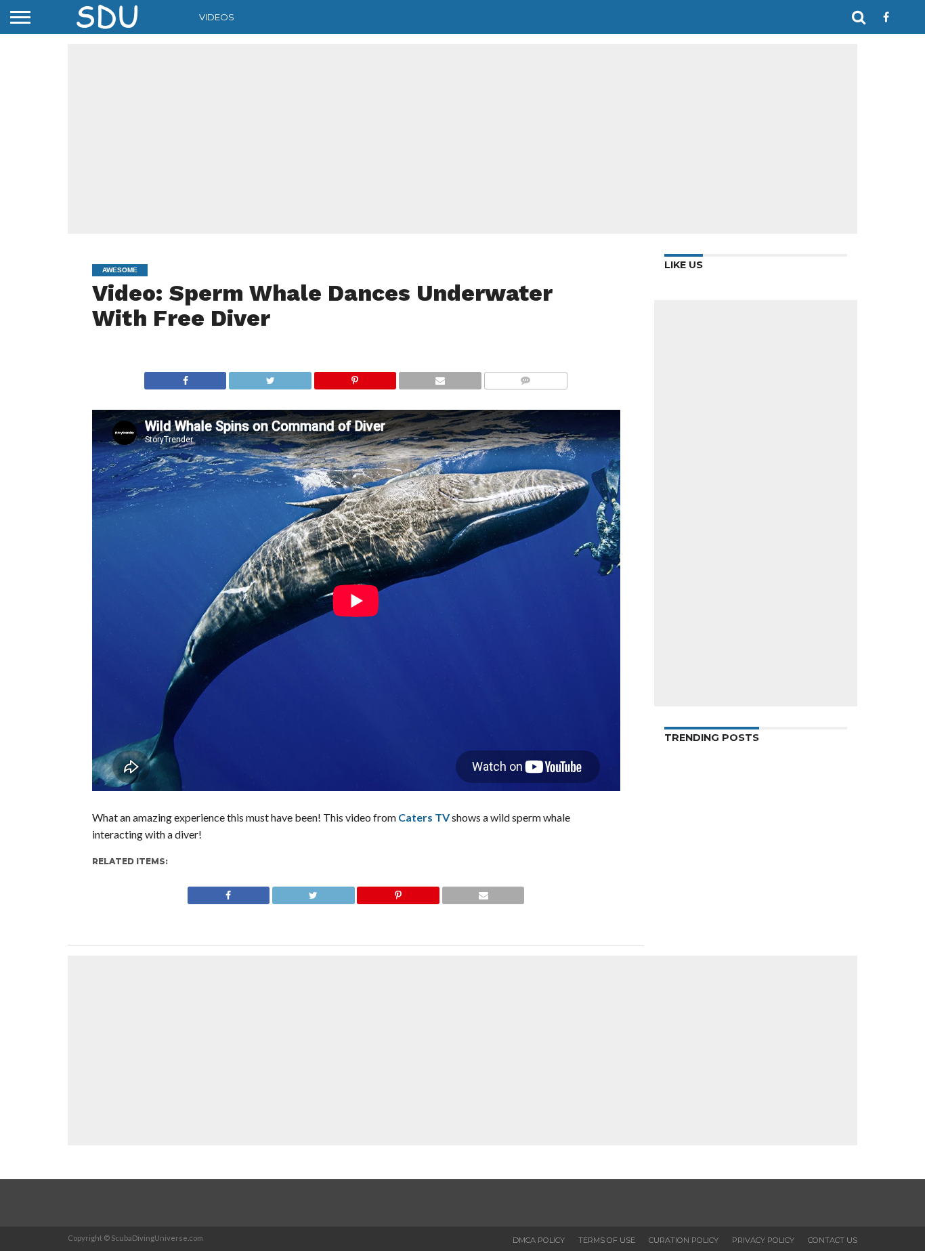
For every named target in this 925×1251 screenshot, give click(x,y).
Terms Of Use (606, 1240)
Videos (216, 17)
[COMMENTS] (525, 376)
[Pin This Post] (355, 376)
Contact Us (832, 1240)
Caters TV (424, 817)
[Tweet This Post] (269, 376)
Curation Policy (683, 1240)
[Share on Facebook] (185, 376)
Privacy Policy (763, 1240)
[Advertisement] (462, 139)
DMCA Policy (539, 1240)
